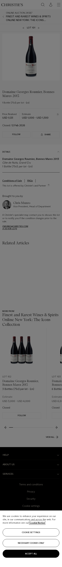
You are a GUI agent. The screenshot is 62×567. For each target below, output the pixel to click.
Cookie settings (31, 532)
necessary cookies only (31, 543)
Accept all (31, 553)
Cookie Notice (37, 522)
